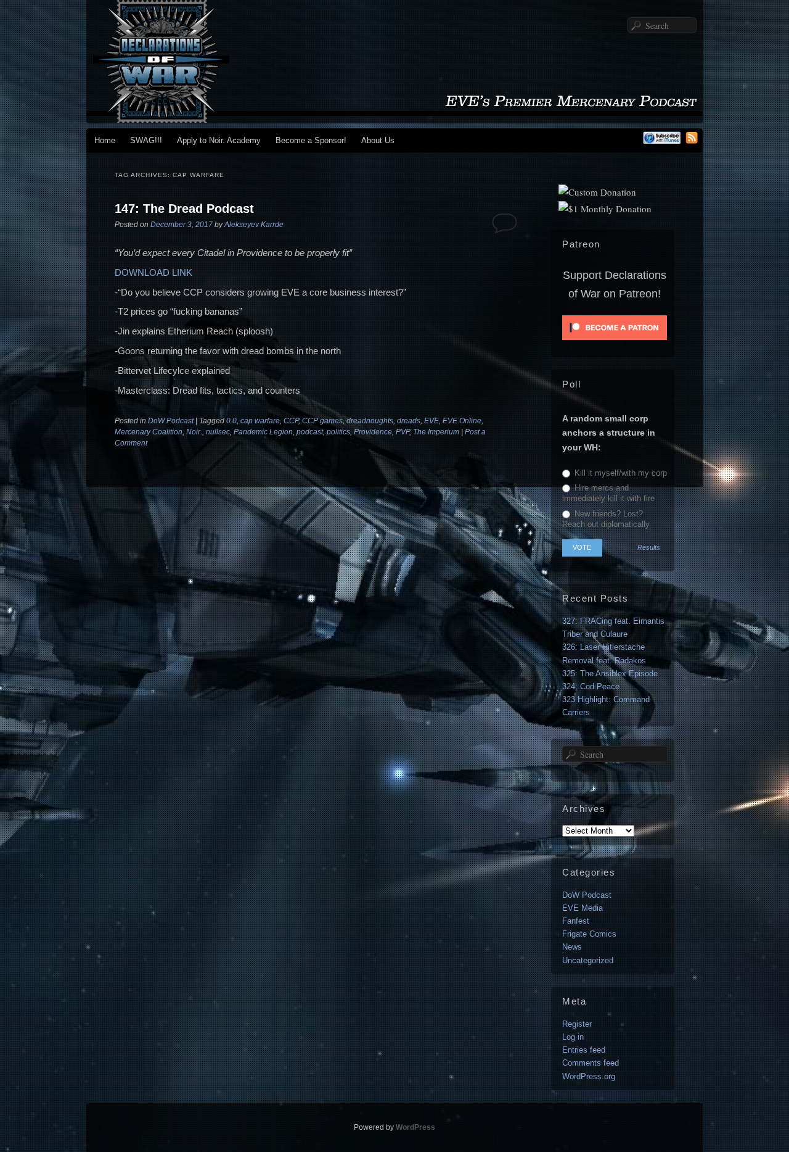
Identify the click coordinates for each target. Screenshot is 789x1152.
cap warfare (260, 420)
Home (104, 140)
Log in (573, 1037)
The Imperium (436, 432)
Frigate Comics (589, 934)
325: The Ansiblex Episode (610, 673)
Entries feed (583, 1050)
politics (338, 432)
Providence (373, 432)
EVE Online (462, 420)
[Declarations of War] (394, 117)
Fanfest (575, 921)
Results (648, 547)
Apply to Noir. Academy (219, 140)
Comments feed (590, 1062)
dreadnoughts (369, 420)
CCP (291, 420)
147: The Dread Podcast (184, 208)
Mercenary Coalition (148, 432)
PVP (402, 432)
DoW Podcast (171, 420)
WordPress (415, 1127)
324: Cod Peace (590, 686)
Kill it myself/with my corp (619, 473)
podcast (309, 432)
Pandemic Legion (263, 432)
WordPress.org (588, 1076)
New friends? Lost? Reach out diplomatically (606, 519)
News (572, 946)
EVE (431, 420)
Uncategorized (587, 960)
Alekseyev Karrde (254, 224)
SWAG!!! (146, 140)
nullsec (218, 432)
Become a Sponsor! (311, 140)
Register (577, 1024)
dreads (408, 420)
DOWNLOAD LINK (153, 272)
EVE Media (582, 908)
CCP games (322, 420)
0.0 (231, 420)
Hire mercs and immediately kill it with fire (608, 493)
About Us (377, 140)
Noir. (194, 432)
